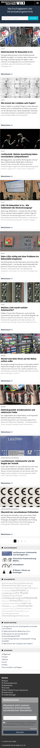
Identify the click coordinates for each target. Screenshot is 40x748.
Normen (25, 601)
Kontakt (6, 688)
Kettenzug (31, 588)
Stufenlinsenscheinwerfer (23, 609)
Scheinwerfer (25, 605)
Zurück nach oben (9, 741)
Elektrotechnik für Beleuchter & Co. (17, 631)
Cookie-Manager (9, 695)
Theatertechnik (19, 611)
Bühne (5, 659)
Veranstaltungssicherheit (10, 613)
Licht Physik (20, 593)
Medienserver (5, 601)
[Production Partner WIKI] (12, 3)
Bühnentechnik (9, 585)
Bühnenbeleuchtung (23, 583)
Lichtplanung (8, 595)
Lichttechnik (29, 598)
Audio (5, 657)
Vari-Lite (26, 611)
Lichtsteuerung (11, 598)
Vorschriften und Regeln (12, 667)
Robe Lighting (13, 606)
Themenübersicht (10, 683)
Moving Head (16, 600)
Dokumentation (8, 588)
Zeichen (26, 616)
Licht (5, 662)
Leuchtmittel (18, 590)
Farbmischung (20, 588)
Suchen (33, 18)
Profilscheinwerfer (15, 603)
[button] (37, 3)
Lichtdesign (7, 593)
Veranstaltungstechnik (12, 615)
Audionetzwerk (7, 583)
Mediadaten (8, 685)
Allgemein (7, 654)
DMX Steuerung (23, 585)
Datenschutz (8, 692)
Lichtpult (18, 595)
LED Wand (7, 591)
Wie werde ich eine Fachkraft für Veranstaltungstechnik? (15, 635)
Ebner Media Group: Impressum (15, 690)
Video (5, 665)
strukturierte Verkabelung (9, 608)
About (5, 681)
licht (27, 591)
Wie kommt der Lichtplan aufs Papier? (18, 643)
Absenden (20, 732)
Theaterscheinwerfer (8, 611)
